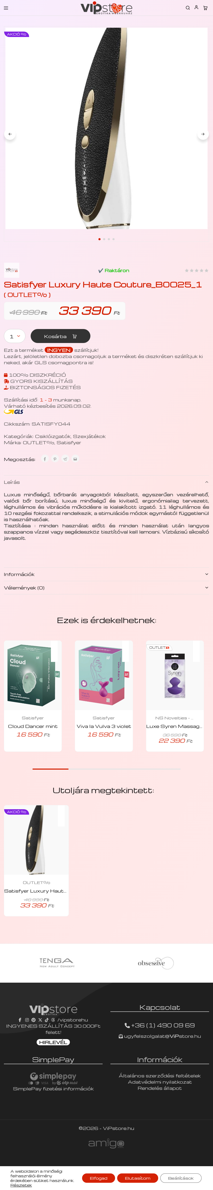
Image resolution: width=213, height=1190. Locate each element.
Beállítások (181, 1178)
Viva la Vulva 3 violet (104, 726)
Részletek (21, 1185)
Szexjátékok (89, 436)
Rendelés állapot (160, 1088)
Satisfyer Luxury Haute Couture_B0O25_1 (61, 891)
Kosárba (56, 336)
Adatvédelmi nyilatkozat (160, 1082)
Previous (10, 134)
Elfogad (98, 1178)
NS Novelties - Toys (174, 717)
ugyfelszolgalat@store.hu (162, 1036)
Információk (19, 574)
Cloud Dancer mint (33, 726)
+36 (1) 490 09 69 (163, 1025)
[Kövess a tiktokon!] (47, 1020)
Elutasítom (137, 1178)
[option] (57, 963)
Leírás (12, 482)
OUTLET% (38, 442)
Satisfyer (69, 442)
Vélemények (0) (24, 587)
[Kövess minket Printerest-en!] (33, 1020)
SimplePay (53, 1059)
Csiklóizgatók (53, 436)
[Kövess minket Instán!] (27, 1020)
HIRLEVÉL (53, 1042)
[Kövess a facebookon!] (21, 1020)
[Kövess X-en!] (40, 1020)
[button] (57, 648)
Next (203, 134)
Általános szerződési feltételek (160, 1075)
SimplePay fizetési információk (53, 1088)
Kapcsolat (159, 1007)
